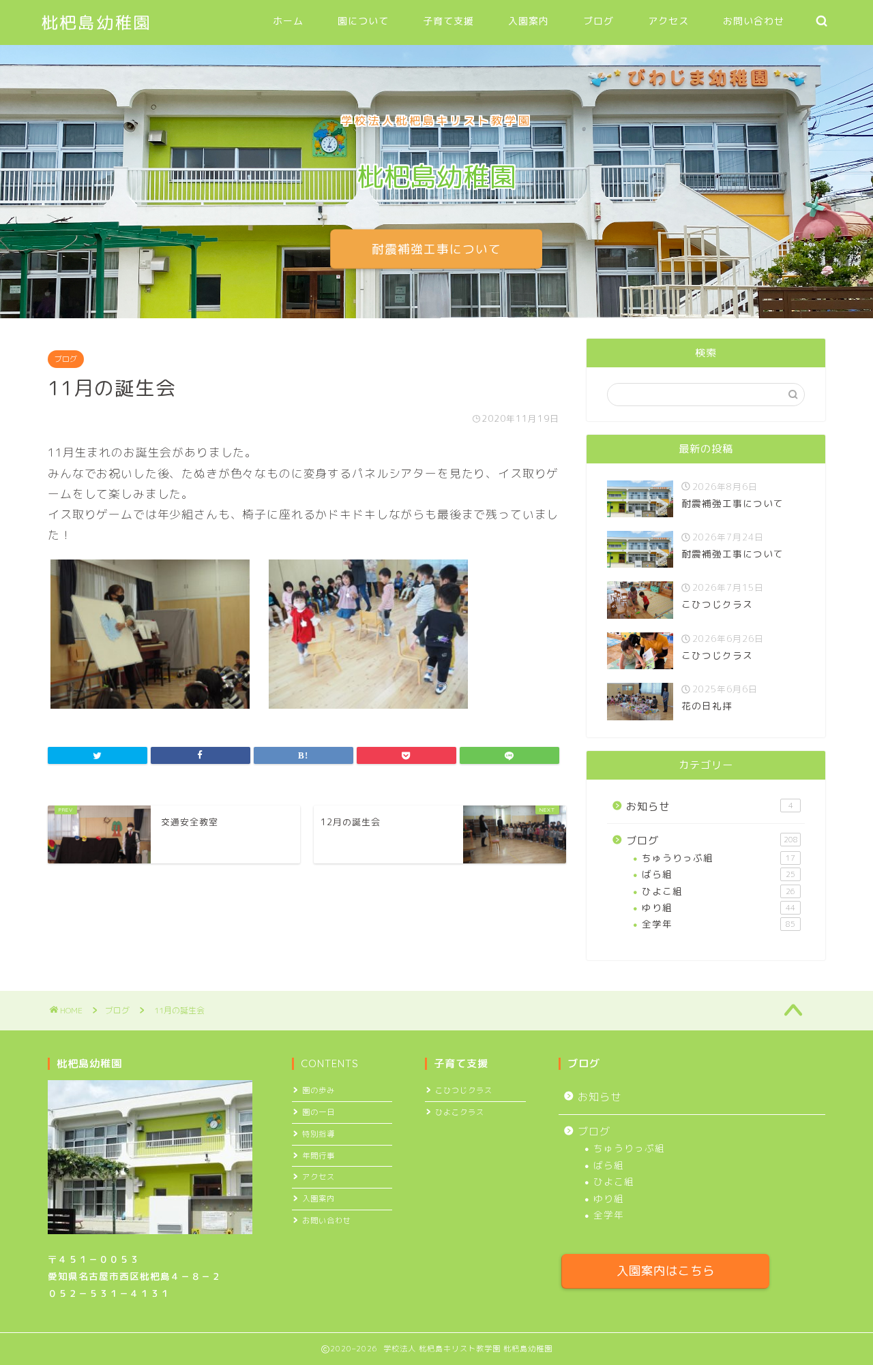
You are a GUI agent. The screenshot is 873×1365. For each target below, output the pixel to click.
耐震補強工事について (436, 249)
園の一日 (318, 1112)
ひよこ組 (718, 891)
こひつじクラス (463, 1090)
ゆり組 (718, 907)
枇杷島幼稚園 (96, 22)
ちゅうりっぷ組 (718, 857)
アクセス (668, 21)
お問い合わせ (753, 21)
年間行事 (318, 1155)
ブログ (598, 21)
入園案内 (528, 21)
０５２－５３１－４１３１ (109, 1293)
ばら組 (718, 874)
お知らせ (709, 806)
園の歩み (318, 1090)
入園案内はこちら (666, 1270)
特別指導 (318, 1134)
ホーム (288, 21)
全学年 (718, 923)
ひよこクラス (459, 1112)
